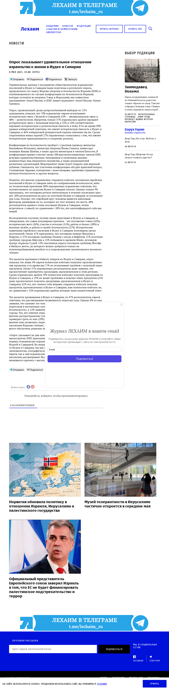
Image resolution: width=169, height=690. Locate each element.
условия (102, 683)
